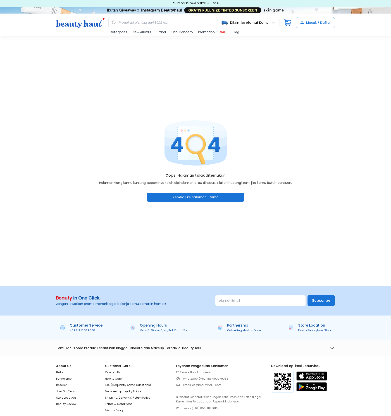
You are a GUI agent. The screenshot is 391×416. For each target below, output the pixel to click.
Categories (118, 32)
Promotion (206, 32)
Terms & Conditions (118, 404)
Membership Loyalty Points (123, 391)
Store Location (66, 398)
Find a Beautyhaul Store (314, 330)
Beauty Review (66, 404)
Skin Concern (182, 32)
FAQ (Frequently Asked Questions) (128, 385)
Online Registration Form (244, 330)
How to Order (113, 379)
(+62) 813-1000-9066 (213, 379)
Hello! (59, 372)
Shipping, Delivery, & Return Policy (127, 398)
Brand (161, 32)
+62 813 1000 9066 (82, 330)
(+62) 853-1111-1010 (205, 408)
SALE (223, 32)
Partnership (64, 379)
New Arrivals (142, 32)
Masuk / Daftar (318, 22)
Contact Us (113, 372)
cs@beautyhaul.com (207, 385)
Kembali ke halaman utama (196, 197)
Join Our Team (66, 391)
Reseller (61, 385)
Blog (236, 32)
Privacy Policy (114, 410)
